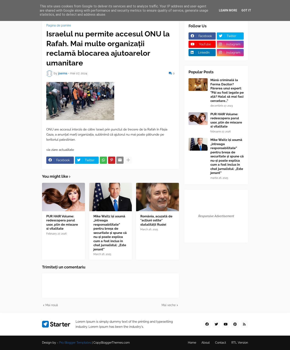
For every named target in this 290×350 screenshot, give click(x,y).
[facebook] (207, 324)
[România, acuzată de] (157, 197)
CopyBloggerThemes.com (111, 342)
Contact (220, 342)
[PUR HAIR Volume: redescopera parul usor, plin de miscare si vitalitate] (63, 197)
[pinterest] (235, 324)
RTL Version (239, 342)
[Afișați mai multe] (128, 160)
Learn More (228, 10)
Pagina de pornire (58, 25)
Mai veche (169, 305)
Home (192, 342)
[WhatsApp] (103, 160)
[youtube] (225, 324)
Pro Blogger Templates (75, 342)
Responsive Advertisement (216, 216)
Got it (246, 10)
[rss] (244, 324)
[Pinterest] (111, 160)
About (205, 342)
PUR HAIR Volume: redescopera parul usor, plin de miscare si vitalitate (62, 222)
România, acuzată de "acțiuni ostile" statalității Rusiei (156, 220)
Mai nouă (51, 305)
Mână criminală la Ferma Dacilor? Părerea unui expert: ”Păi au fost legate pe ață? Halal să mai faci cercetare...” (227, 90)
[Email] (120, 160)
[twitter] (216, 324)
